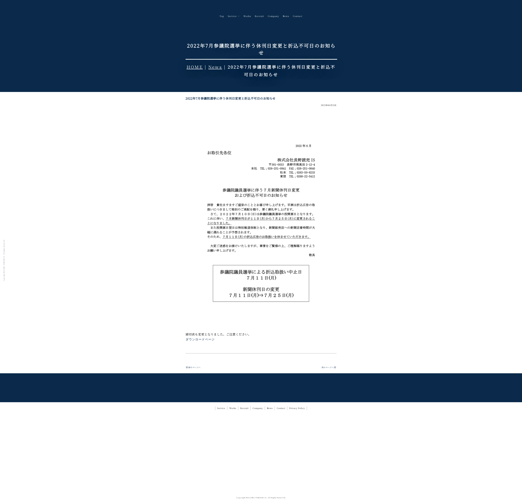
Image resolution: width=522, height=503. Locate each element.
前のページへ (194, 367)
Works (247, 16)
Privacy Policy (297, 408)
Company (273, 16)
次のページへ (327, 367)
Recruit (259, 16)
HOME (195, 67)
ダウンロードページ (200, 339)
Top (222, 16)
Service (221, 408)
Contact (297, 16)
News (286, 16)
